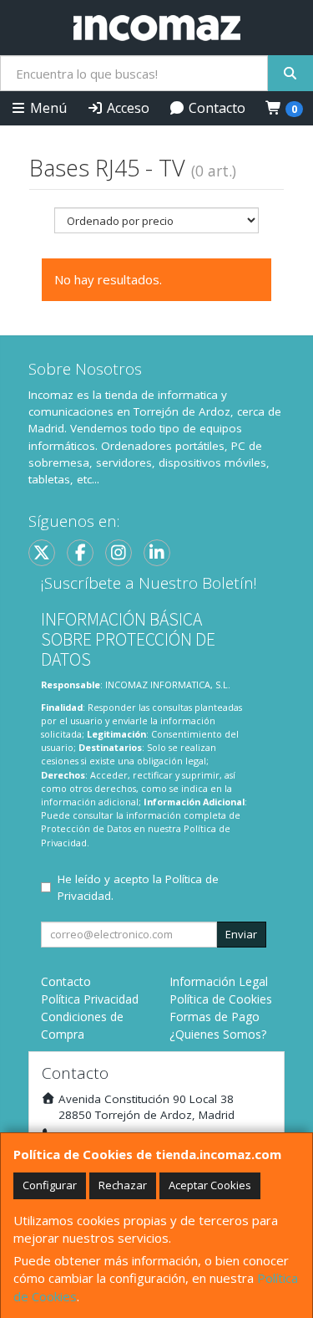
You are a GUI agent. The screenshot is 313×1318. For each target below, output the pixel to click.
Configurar (50, 1185)
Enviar (241, 934)
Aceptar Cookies (210, 1185)
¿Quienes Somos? (217, 1034)
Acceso (126, 108)
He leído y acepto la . (138, 887)
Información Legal (218, 981)
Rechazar (122, 1185)
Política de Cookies (220, 999)
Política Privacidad (90, 999)
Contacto (215, 108)
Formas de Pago (214, 1016)
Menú (47, 108)
